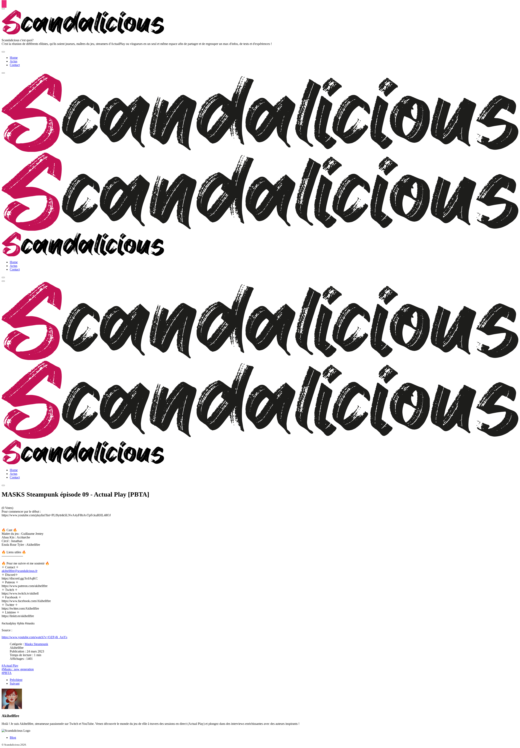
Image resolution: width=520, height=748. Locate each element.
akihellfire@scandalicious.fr (19, 571)
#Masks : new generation (18, 669)
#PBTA (7, 673)
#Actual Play (10, 665)
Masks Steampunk (36, 644)
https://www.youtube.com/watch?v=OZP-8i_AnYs (34, 637)
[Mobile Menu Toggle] (3, 51)
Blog (13, 737)
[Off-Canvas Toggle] (3, 8)
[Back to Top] (4, 4)
